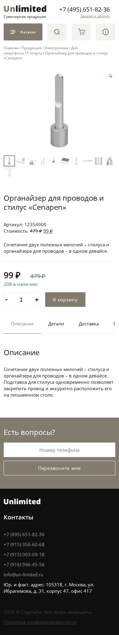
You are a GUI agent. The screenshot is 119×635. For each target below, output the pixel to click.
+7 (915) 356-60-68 (24, 544)
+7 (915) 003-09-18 (24, 554)
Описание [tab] (22, 324)
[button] (110, 75)
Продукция (31, 47)
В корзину (65, 300)
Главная (11, 47)
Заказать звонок (95, 15)
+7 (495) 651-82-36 (84, 9)
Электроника (56, 47)
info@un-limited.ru (23, 574)
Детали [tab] (56, 324)
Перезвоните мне (59, 468)
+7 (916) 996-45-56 (24, 564)
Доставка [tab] (89, 324)
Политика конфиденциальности (40, 622)
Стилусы (34, 52)
